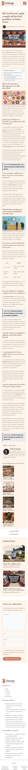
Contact (8, 691)
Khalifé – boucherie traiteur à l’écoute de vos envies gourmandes (13, 589)
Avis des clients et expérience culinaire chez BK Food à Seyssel (13, 79)
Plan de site (8, 696)
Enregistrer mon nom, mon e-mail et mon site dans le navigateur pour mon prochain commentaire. (13, 652)
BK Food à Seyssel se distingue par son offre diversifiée (13, 73)
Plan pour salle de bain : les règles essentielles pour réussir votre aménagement (14, 755)
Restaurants (16, 567)
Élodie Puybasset (15, 449)
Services (8, 694)
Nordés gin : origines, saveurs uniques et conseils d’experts (12, 564)
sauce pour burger (6, 146)
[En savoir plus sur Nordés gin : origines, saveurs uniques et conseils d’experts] (14, 553)
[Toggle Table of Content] (22, 70)
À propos (5, 445)
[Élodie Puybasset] (6, 451)
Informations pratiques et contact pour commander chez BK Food (12, 76)
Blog (7, 689)
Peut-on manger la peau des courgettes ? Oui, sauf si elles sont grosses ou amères (15, 711)
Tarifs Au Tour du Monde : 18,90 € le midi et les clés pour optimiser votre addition (14, 749)
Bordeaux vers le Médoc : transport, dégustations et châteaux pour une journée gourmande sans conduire (14, 717)
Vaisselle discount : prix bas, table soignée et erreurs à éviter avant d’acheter (14, 705)
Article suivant (14, 534)
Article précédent (14, 531)
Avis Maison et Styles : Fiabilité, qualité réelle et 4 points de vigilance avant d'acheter (15, 743)
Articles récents (12, 445)
